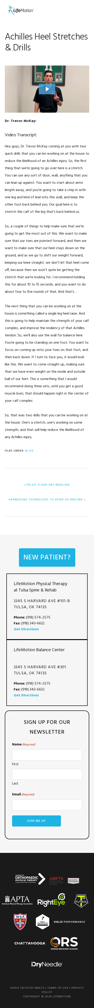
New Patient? (47, 557)
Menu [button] (83, 10)
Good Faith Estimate (27, 988)
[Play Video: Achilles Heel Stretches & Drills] (47, 89)
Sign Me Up (36, 821)
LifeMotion (21, 10)
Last (15, 783)
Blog (29, 451)
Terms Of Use (57, 988)
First (15, 764)
